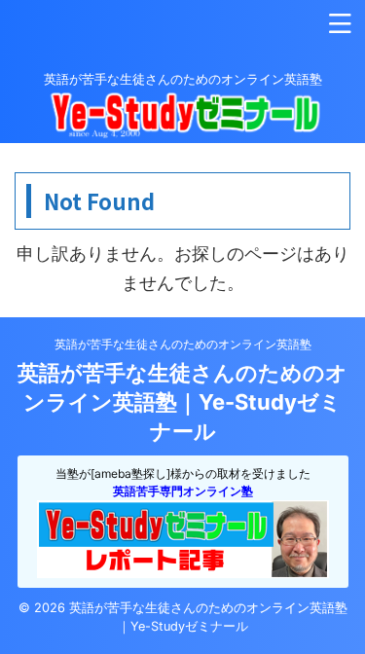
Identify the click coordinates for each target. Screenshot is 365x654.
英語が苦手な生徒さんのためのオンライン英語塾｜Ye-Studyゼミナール (182, 402)
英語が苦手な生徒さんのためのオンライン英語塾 (183, 344)
